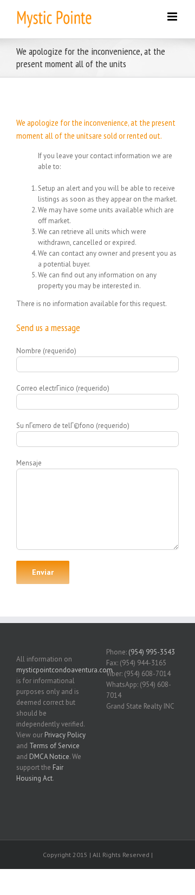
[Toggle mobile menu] (173, 16)
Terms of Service (54, 745)
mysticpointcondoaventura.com (64, 670)
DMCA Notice (49, 756)
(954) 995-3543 (151, 652)
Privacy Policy (65, 735)
